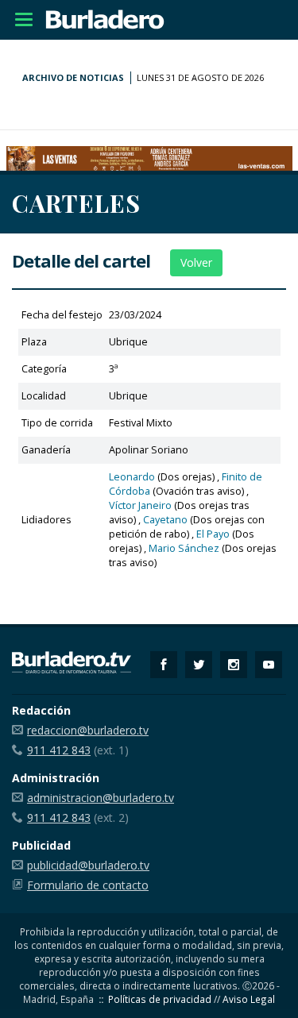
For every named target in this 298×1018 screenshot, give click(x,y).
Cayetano (165, 519)
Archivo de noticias (73, 77)
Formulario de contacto (88, 885)
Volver (196, 262)
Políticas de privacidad (159, 999)
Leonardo (132, 477)
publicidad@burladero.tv (88, 865)
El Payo (213, 534)
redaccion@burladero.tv (88, 730)
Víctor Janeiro (140, 505)
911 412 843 (59, 750)
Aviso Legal (249, 999)
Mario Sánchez (184, 548)
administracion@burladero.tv (100, 797)
